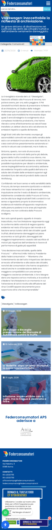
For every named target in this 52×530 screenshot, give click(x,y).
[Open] (5, 525)
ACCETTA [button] (11, 522)
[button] (48, 3)
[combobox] (22, 9)
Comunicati (18, 44)
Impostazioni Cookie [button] (16, 519)
